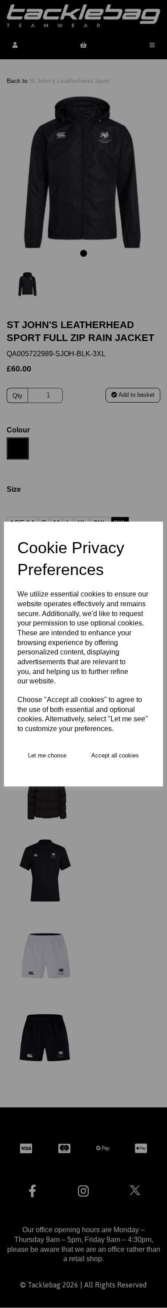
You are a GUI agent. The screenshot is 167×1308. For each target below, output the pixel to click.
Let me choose (47, 755)
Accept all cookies (115, 755)
